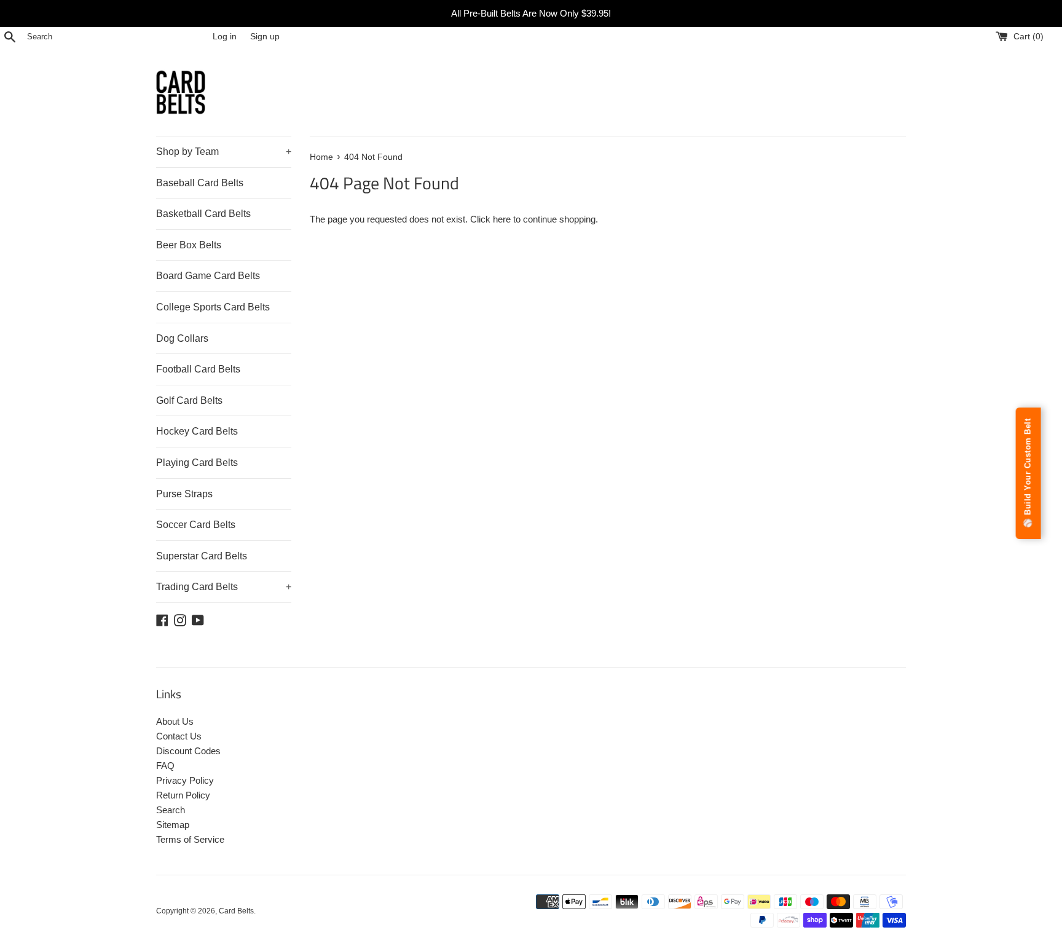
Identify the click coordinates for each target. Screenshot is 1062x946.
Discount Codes (188, 751)
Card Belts (236, 911)
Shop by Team (223, 151)
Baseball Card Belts (199, 183)
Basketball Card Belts (203, 213)
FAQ (165, 765)
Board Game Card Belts (208, 275)
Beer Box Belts (188, 245)
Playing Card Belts (197, 462)
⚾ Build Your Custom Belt (1027, 473)
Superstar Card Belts (201, 556)
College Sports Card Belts (213, 307)
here (502, 219)
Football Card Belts (198, 369)
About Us (175, 721)
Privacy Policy (185, 780)
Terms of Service (190, 839)
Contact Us (179, 736)
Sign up (265, 36)
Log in (225, 36)
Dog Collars (182, 338)
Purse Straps (184, 494)
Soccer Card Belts (195, 524)
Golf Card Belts (189, 400)
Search (170, 810)
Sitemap (172, 824)
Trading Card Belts (223, 586)
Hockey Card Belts (197, 431)
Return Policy (183, 795)
